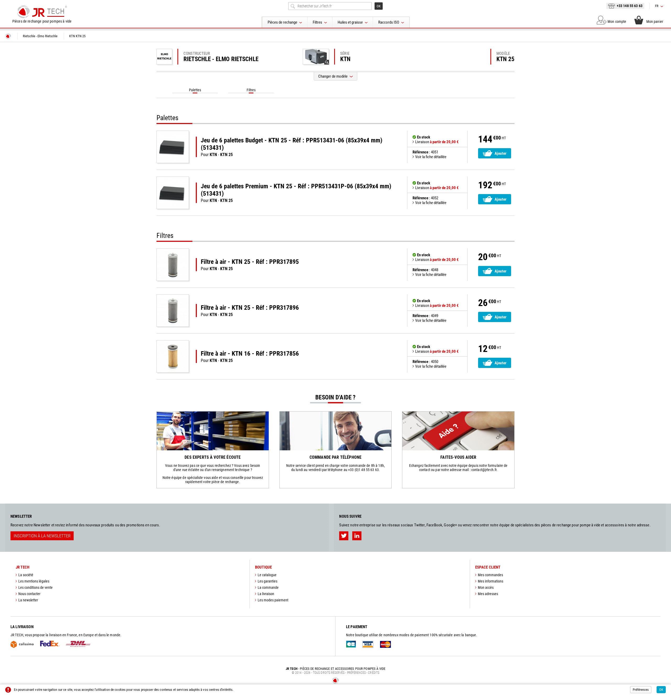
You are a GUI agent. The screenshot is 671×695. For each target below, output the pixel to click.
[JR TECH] (8, 36)
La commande (268, 587)
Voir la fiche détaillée (430, 156)
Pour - (291, 147)
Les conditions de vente (35, 587)
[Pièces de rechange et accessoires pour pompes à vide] (42, 12)
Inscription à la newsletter (42, 535)
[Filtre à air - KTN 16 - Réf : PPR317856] (172, 356)
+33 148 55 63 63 (629, 6)
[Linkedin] (356, 535)
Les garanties (267, 581)
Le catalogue (267, 575)
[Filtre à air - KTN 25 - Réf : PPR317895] (172, 264)
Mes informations (490, 581)
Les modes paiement (273, 600)
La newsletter (28, 600)
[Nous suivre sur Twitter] (343, 535)
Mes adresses (488, 594)
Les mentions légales (33, 581)
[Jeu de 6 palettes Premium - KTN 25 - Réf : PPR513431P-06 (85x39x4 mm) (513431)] (172, 193)
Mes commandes (490, 575)
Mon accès (486, 587)
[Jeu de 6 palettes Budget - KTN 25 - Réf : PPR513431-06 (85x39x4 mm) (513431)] (172, 147)
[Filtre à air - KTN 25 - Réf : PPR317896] (172, 310)
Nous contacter (29, 594)
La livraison (266, 594)
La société (25, 575)
